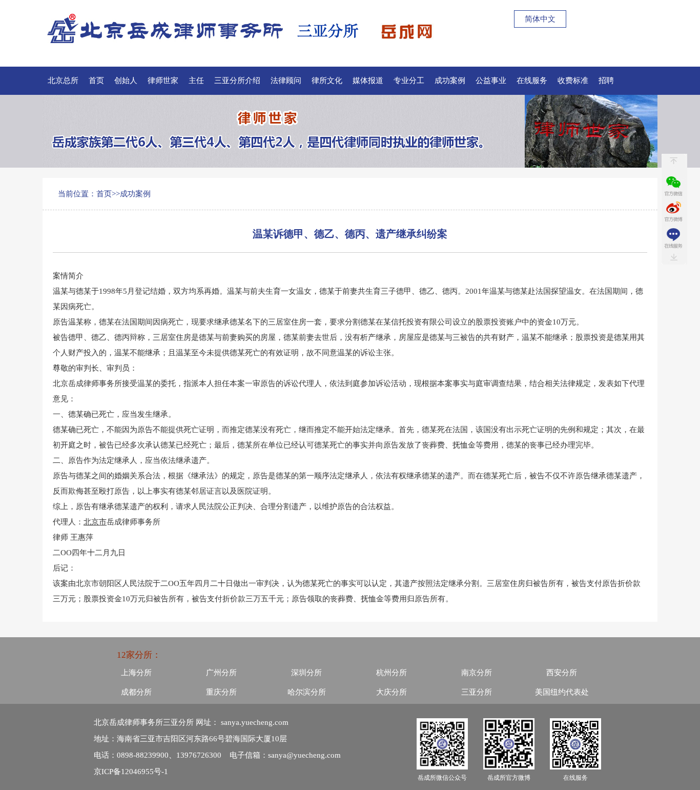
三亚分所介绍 (237, 80)
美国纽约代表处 (562, 692)
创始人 (125, 80)
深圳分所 (306, 673)
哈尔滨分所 (306, 692)
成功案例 (450, 80)
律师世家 (163, 80)
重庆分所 (221, 692)
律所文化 (327, 80)
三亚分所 (476, 692)
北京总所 (63, 80)
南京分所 (476, 673)
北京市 (95, 522)
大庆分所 (391, 692)
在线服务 (532, 80)
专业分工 (409, 80)
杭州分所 (391, 673)
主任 (196, 80)
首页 (96, 80)
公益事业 (491, 80)
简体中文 (540, 19)
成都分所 (136, 692)
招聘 (606, 80)
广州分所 (221, 673)
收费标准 (573, 80)
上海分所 (136, 673)
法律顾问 (286, 80)
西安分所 (561, 673)
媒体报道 (368, 80)
